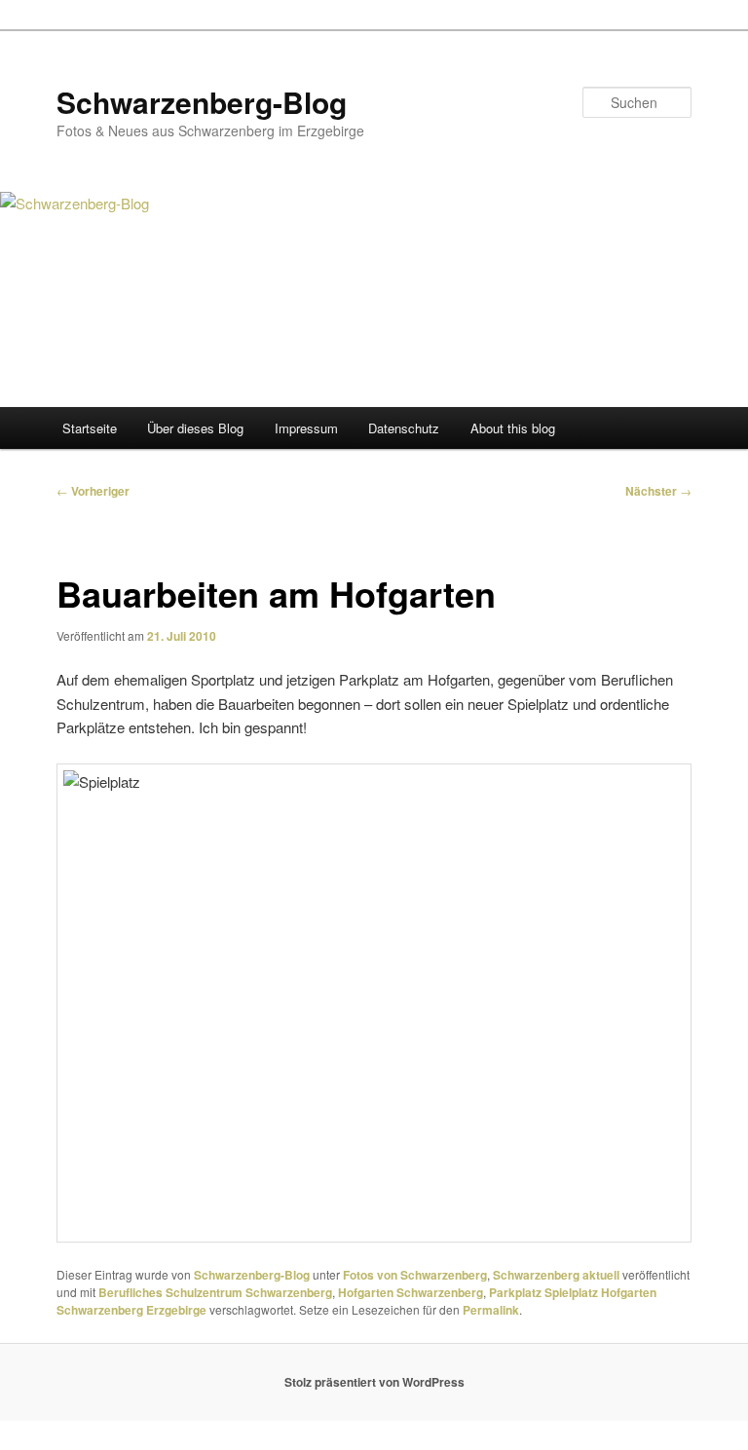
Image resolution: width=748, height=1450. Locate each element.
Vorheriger (93, 491)
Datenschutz (403, 428)
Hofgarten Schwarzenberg (410, 1292)
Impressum (306, 428)
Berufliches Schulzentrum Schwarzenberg (215, 1292)
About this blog (512, 428)
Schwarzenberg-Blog (201, 102)
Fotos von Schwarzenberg (415, 1274)
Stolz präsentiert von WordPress (374, 1382)
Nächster (658, 491)
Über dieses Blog (195, 428)
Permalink (491, 1310)
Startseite (89, 428)
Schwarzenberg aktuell (556, 1274)
